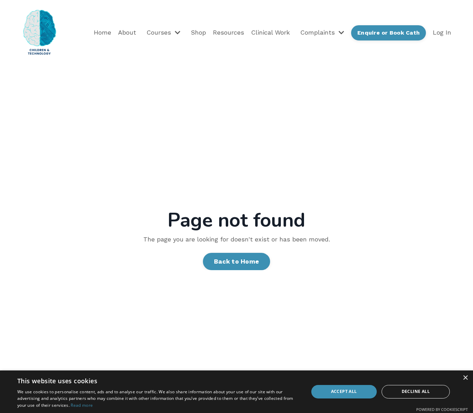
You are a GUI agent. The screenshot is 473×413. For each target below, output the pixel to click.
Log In (442, 32)
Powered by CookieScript (442, 409)
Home (102, 32)
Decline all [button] (416, 391)
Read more (82, 405)
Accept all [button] (344, 391)
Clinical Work (270, 32)
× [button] (465, 377)
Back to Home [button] (236, 261)
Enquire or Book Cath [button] (388, 32)
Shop (198, 32)
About (127, 32)
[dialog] (236, 391)
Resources (228, 32)
